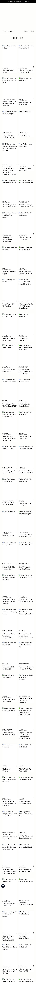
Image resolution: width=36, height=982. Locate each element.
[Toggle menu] (2, 31)
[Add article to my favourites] (33, 67)
